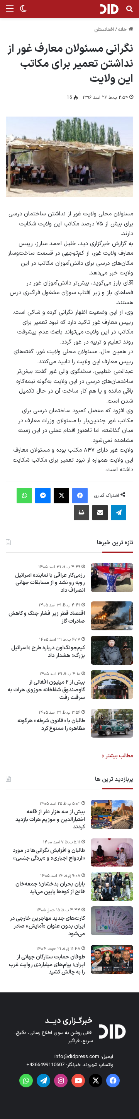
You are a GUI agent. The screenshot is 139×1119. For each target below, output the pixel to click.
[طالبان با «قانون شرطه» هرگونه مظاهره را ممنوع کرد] (112, 723)
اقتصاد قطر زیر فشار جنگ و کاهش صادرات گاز (46, 617)
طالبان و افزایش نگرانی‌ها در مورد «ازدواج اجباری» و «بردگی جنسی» (49, 854)
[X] (61, 495)
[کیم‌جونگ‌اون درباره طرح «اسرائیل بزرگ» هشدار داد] (112, 650)
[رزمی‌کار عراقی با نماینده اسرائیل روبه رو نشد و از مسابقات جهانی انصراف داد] (112, 577)
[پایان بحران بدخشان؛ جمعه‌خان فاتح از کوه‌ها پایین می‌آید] (112, 886)
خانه (123, 30)
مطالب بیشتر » (117, 756)
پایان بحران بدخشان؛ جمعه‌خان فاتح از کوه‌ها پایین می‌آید (50, 888)
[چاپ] (81, 512)
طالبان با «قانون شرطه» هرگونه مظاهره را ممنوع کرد (51, 724)
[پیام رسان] (43, 495)
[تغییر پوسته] (23, 11)
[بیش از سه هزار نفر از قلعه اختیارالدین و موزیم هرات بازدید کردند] (112, 814)
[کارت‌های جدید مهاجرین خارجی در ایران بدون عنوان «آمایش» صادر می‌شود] (112, 920)
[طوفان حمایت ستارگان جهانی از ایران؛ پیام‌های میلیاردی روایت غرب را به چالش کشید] (112, 959)
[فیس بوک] (80, 495)
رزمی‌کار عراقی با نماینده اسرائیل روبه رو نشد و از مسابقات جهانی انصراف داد (50, 583)
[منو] (10, 11)
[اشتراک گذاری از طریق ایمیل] (100, 512)
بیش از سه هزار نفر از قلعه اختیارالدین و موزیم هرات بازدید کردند (50, 819)
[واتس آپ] (24, 495)
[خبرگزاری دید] (109, 9)
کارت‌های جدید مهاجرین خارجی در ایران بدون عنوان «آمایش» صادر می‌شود (47, 926)
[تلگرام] (118, 512)
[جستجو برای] (129, 11)
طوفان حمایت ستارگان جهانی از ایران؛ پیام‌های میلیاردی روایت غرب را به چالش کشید (47, 964)
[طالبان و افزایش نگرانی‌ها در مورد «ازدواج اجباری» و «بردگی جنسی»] (112, 852)
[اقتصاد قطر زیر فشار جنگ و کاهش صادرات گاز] (112, 615)
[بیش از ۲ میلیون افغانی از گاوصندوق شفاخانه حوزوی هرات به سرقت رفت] (112, 684)
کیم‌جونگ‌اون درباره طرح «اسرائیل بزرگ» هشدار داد (48, 651)
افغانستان (104, 30)
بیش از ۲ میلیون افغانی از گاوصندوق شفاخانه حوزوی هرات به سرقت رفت (46, 690)
